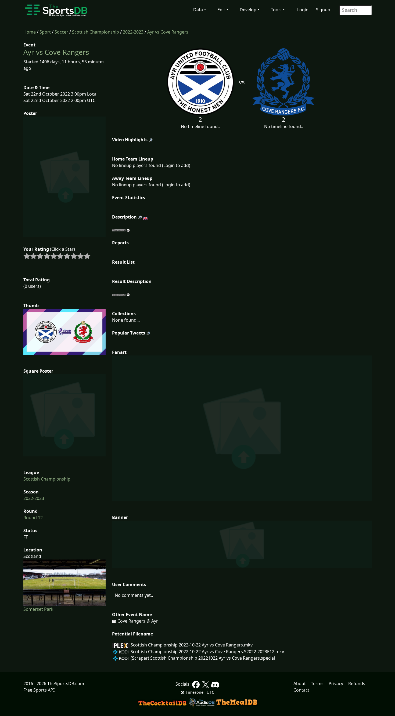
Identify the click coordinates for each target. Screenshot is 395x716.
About (299, 683)
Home (29, 32)
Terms (317, 683)
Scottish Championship (95, 32)
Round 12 (33, 518)
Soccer (61, 32)
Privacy (336, 683)
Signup (323, 10)
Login (302, 10)
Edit (221, 10)
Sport (45, 32)
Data (198, 10)
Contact (301, 690)
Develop (248, 10)
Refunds (356, 683)
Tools (276, 10)
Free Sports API (39, 690)
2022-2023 (133, 32)
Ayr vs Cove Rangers (167, 32)
